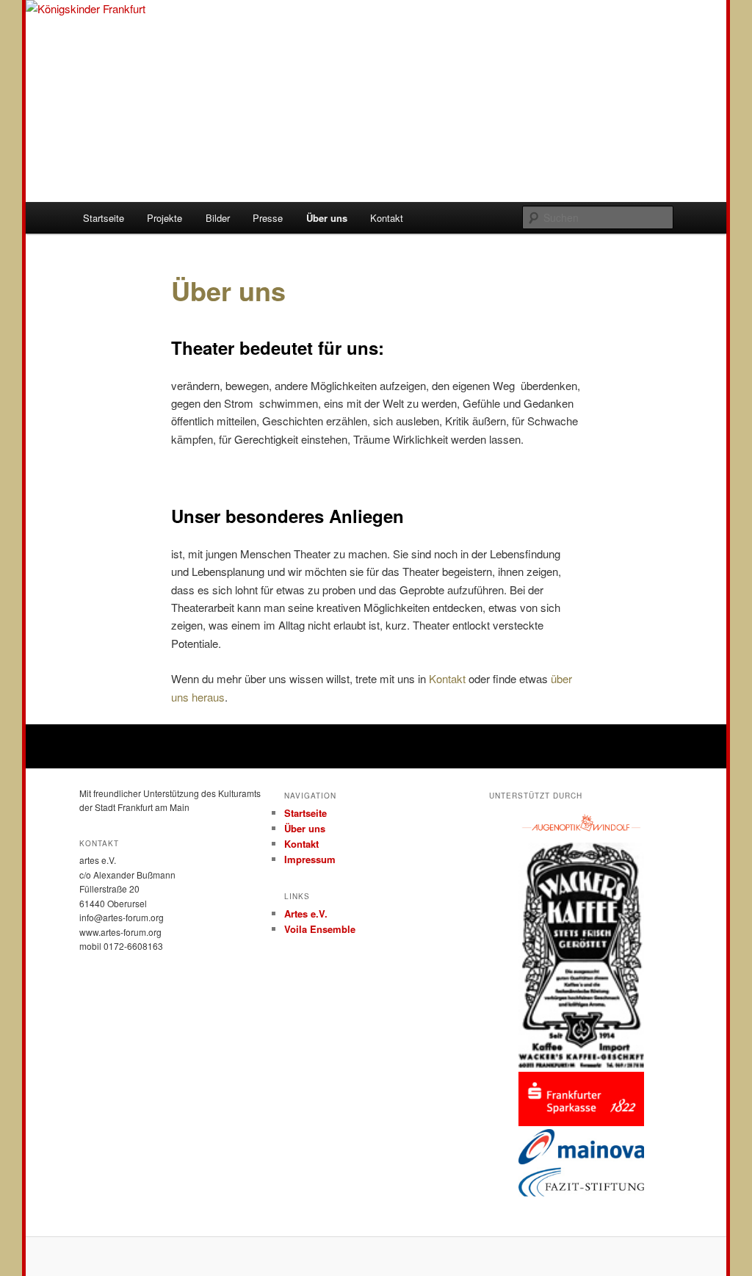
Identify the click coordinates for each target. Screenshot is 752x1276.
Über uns (326, 218)
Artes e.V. (306, 913)
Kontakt (386, 218)
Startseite (103, 218)
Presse (268, 218)
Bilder (218, 218)
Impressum (310, 859)
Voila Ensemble (319, 929)
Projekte (164, 218)
